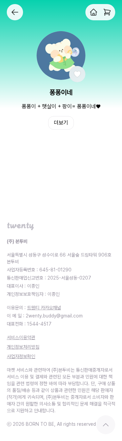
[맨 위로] (105, 424)
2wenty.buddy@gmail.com (54, 315)
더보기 (61, 122)
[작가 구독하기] (77, 74)
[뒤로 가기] (15, 12)
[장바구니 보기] (107, 12)
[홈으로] (93, 12)
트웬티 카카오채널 (44, 307)
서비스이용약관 (21, 337)
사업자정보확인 (21, 356)
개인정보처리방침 (23, 347)
